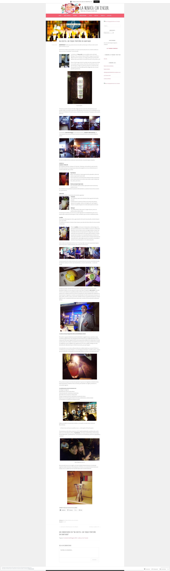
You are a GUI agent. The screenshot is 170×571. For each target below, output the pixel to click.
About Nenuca (67, 15)
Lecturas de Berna (107, 78)
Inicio (60, 15)
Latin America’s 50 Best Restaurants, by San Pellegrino (69, 526)
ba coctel (64, 521)
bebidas (66, 520)
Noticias (109, 15)
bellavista (69, 520)
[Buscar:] (112, 25)
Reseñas (75, 15)
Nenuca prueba (83, 15)
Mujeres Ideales (107, 69)
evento (72, 520)
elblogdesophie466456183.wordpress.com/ (112, 72)
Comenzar (97, 1)
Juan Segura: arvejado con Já (94, 526)
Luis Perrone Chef (107, 75)
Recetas (96, 15)
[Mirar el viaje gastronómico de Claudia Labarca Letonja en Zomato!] (112, 21)
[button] (64, 123)
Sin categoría (76, 520)
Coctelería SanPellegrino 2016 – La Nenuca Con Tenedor (76, 538)
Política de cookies (31, 568)
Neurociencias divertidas (108, 66)
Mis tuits (105, 58)
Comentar (94, 559)
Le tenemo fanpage (112, 48)
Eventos (103, 15)
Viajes (90, 15)
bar (64, 520)
